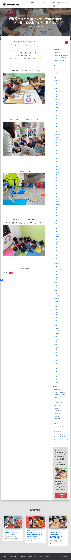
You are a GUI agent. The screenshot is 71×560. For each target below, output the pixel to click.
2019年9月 (56, 304)
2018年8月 (56, 339)
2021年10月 (56, 236)
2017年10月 (56, 365)
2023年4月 (56, 188)
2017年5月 (56, 379)
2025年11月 (56, 104)
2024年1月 (56, 164)
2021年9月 (56, 239)
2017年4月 (56, 382)
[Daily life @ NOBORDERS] (11, 4)
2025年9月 (56, 110)
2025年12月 (56, 102)
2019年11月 (56, 298)
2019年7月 (56, 309)
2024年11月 (56, 137)
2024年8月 (56, 145)
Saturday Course (9, 275)
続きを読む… (16, 538)
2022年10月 (56, 204)
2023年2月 (56, 193)
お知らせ (34, 2)
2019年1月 (56, 325)
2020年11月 (56, 266)
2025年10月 (56, 107)
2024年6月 (56, 150)
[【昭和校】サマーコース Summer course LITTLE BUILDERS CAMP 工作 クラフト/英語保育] (58, 521)
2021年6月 (56, 247)
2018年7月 (56, 341)
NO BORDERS (65, 556)
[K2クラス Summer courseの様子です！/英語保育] (13, 521)
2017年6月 (56, 376)
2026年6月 (56, 85)
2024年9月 (56, 142)
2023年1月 (56, 196)
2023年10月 (56, 172)
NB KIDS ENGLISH (63, 2)
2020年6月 (56, 279)
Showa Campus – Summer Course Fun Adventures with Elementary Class (35, 534)
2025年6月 (56, 118)
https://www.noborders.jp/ (24, 48)
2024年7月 (56, 147)
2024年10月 (56, 139)
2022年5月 (56, 217)
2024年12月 (56, 134)
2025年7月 (56, 115)
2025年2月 (56, 129)
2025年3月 (56, 126)
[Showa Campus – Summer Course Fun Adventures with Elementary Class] (35, 521)
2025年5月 (56, 121)
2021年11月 (56, 234)
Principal (54, 2)
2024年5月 (56, 153)
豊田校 (56, 418)
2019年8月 (56, 306)
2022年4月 (56, 220)
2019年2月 (56, 322)
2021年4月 (56, 252)
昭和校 (11, 272)
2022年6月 (56, 215)
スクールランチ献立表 (59, 5)
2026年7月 (56, 83)
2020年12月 (56, 263)
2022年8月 (56, 209)
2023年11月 (56, 169)
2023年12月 (56, 166)
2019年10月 (56, 301)
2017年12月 (56, 360)
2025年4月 (56, 123)
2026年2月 (56, 96)
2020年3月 (56, 287)
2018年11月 (56, 330)
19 (58, 436)
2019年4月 (56, 317)
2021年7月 (56, 244)
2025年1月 (56, 131)
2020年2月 (56, 290)
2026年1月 (56, 99)
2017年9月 (56, 368)
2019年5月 (56, 314)
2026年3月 (56, 94)
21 (62, 436)
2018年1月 (56, 357)
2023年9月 (56, 174)
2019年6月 (56, 312)
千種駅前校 (57, 402)
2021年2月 (56, 258)
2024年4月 (56, 155)
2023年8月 (56, 177)
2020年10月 (56, 269)
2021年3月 (56, 255)
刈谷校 (56, 400)
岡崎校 (56, 410)
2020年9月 (56, 271)
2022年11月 (56, 201)
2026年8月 (56, 80)
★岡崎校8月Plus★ (58, 52)
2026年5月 (56, 88)
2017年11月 (56, 363)
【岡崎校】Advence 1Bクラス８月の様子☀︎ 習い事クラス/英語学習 (61, 63)
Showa (14, 275)
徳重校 (56, 413)
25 (56, 439)
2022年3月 (56, 223)
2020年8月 (56, 274)
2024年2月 (56, 161)
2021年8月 (56, 242)
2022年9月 (56, 207)
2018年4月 (56, 349)
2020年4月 (56, 285)
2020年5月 (56, 282)
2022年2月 (56, 225)
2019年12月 (56, 295)
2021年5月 (56, 250)
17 (54, 436)
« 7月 (54, 444)
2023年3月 (56, 190)
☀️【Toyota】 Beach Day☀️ (60, 68)
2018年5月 (56, 347)
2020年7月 (56, 277)
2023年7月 (56, 180)
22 (64, 436)
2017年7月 (56, 374)
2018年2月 (56, 355)
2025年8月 (56, 112)
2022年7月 (56, 212)
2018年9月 (56, 336)
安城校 (56, 408)
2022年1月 (56, 228)
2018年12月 (56, 328)
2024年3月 (56, 158)
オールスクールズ (43, 2)
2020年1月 (56, 293)
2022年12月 (56, 199)
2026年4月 (56, 91)
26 (58, 439)
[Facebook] (1, 280)
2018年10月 (56, 333)
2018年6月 (56, 344)
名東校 (56, 405)
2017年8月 (56, 371)
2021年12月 (56, 231)
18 (56, 436)
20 (60, 436)
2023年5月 (56, 185)
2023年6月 (56, 182)
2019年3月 (56, 320)
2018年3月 (56, 352)
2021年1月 (56, 260)
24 (54, 439)
